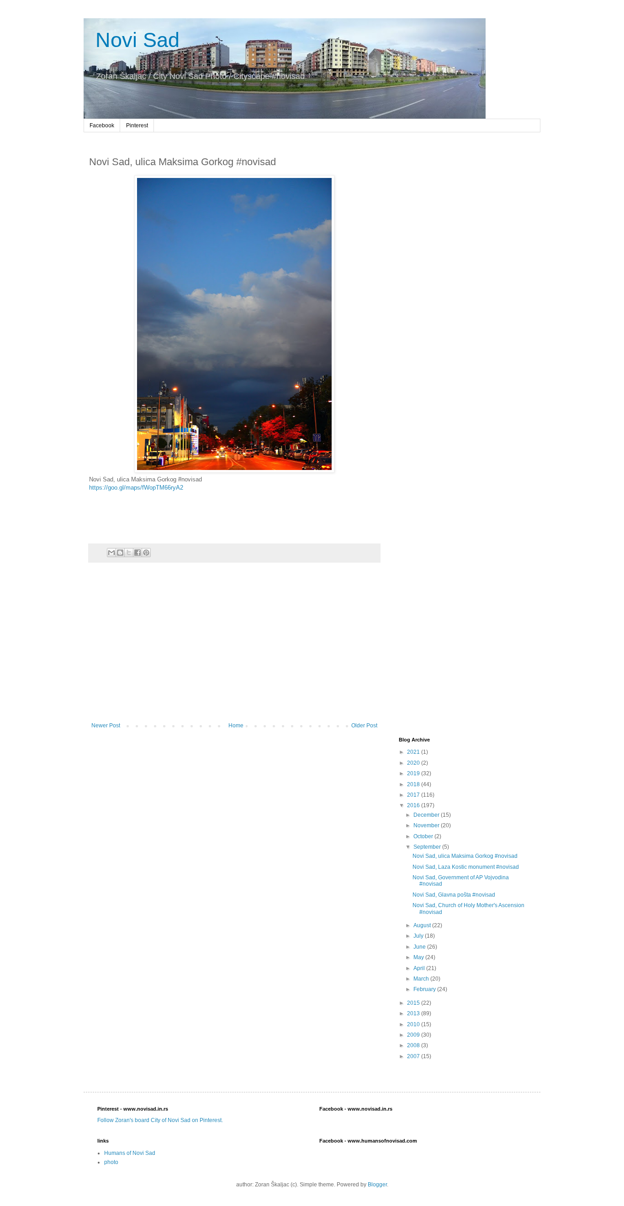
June (420, 947)
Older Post (364, 725)
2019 (414, 773)
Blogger (377, 1184)
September (427, 847)
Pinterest (137, 125)
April (419, 968)
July (419, 936)
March (421, 979)
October (423, 836)
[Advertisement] (234, 647)
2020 (414, 763)
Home (235, 725)
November (427, 825)
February (425, 989)
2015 (414, 1003)
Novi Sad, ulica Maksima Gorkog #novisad (465, 856)
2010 (414, 1024)
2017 (414, 795)
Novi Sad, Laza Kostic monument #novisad (465, 867)
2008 (414, 1045)
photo (111, 1162)
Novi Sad (134, 40)
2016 (414, 805)
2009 (414, 1035)
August (422, 925)
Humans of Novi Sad (129, 1153)
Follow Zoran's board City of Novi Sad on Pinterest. (160, 1120)
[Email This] (111, 552)
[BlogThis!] (120, 552)
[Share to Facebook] (137, 552)
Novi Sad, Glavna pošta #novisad (453, 895)
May (419, 957)
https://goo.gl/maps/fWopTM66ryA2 (136, 487)
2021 (414, 752)
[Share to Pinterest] (146, 552)
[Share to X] (128, 552)
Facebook (102, 125)
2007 (414, 1056)
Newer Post (105, 725)
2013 (414, 1013)
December (427, 815)
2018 (414, 784)
